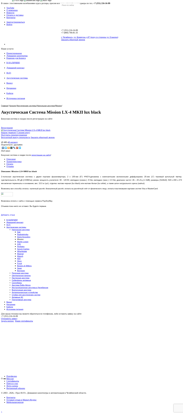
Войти (9, 24)
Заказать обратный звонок (43, 137)
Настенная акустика (20, 278)
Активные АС (17, 297)
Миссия (10, 379)
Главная (4, 106)
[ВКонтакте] (3, 148)
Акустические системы (17, 78)
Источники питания (15, 98)
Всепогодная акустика (21, 290)
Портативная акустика (21, 300)
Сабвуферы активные (21, 280)
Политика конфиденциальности (15, 409)
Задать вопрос (7, 321)
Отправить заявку (9, 318)
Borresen (21, 271)
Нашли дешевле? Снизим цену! (15, 132)
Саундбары (17, 283)
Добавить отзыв (8, 215)
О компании (12, 10)
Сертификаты (12, 381)
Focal (19, 263)
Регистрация (7, 128)
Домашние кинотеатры (17, 56)
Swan (19, 268)
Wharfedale (22, 251)
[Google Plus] (17, 148)
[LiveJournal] (14, 148)
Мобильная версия (14, 402)
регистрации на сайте (41, 155)
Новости (10, 13)
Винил (9, 83)
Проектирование (14, 53)
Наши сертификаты (24, 321)
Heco (19, 261)
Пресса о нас (12, 383)
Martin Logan (22, 242)
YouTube (10, 8)
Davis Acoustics (23, 237)
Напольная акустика (46, 106)
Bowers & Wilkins (24, 266)
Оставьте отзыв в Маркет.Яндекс (21, 400)
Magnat (20, 254)
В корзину (13, 142)
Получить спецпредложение (14, 135)
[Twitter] (5, 148)
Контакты (10, 17)
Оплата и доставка (14, 15)
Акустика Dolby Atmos (21, 285)
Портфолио (11, 376)
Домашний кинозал (15, 68)
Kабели (9, 93)
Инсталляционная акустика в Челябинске (30, 287)
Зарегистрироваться (15, 22)
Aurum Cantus (23, 249)
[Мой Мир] (11, 148)
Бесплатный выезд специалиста (15, 137)
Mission (58, 106)
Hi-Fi (8, 73)
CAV (19, 244)
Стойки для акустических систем (26, 295)
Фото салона (12, 386)
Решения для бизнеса (16, 58)
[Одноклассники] (8, 148)
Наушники (11, 88)
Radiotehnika (22, 234)
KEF (19, 258)
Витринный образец (15, 388)
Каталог (12, 106)
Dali (18, 232)
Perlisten (21, 246)
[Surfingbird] (19, 148)
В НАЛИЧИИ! (13, 63)
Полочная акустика (20, 273)
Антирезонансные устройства (25, 292)
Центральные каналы (21, 275)
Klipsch (20, 256)
